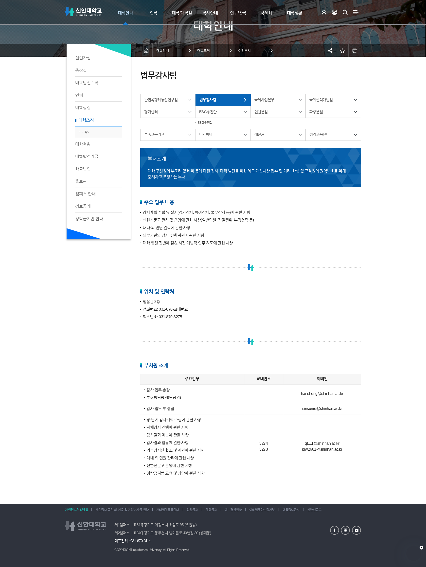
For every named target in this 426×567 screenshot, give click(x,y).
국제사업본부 (264, 100)
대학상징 (82, 107)
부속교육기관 (154, 134)
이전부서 (244, 51)
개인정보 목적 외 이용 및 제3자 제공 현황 (121, 510)
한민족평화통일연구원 (161, 100)
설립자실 (82, 57)
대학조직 (86, 120)
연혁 (79, 95)
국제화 (266, 13)
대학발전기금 (86, 156)
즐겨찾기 (342, 50)
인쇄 (355, 50)
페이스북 (334, 530)
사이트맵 (355, 12)
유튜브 (356, 530)
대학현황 (82, 144)
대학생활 (294, 13)
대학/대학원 (182, 13)
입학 (154, 13)
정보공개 (82, 206)
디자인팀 (206, 134)
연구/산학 (238, 13)
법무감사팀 (207, 100)
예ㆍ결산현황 (233, 510)
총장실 (81, 70)
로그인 (324, 12)
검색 (345, 12)
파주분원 (316, 112)
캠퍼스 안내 (85, 194)
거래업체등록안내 (167, 510)
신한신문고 (314, 510)
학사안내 (210, 13)
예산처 (259, 134)
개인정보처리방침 (76, 510)
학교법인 (82, 169)
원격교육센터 (319, 134)
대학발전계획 (86, 82)
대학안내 (125, 13)
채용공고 (211, 510)
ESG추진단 (208, 112)
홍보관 (81, 181)
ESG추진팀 (205, 122)
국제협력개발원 (321, 100)
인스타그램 (345, 530)
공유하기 (330, 50)
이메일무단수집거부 (262, 510)
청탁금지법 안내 (89, 218)
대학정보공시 (291, 510)
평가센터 (151, 112)
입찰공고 (192, 510)
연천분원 (261, 112)
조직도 (85, 132)
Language (334, 12)
